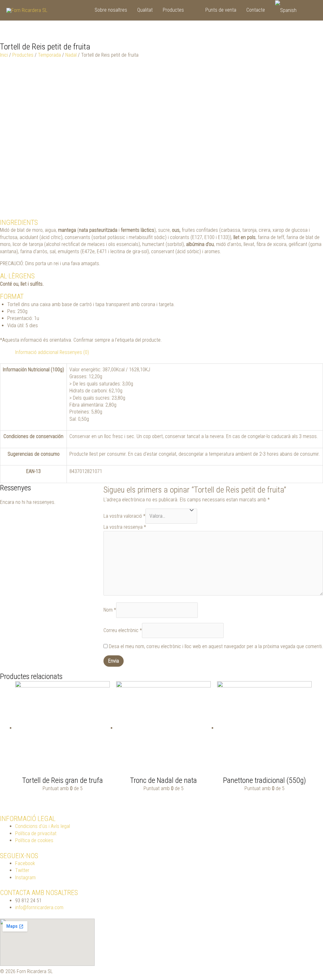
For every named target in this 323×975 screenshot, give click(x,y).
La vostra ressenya (124, 527)
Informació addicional (36, 352)
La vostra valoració (124, 516)
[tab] (36, 352)
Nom (109, 610)
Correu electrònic (122, 630)
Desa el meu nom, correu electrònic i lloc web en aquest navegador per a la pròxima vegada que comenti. (216, 646)
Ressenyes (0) (74, 352)
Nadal (71, 55)
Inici (4, 55)
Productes (22, 55)
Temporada (49, 55)
